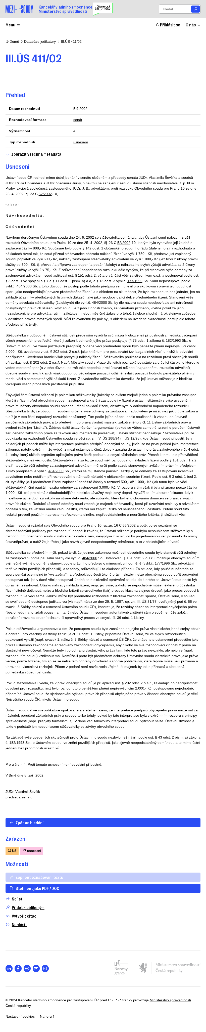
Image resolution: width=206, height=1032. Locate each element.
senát (77, 120)
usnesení (80, 142)
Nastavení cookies (20, 1016)
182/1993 (173, 340)
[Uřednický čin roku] (103, 9)
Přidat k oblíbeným (28, 907)
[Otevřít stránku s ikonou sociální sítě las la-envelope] (36, 968)
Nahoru (46, 1016)
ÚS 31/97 (149, 601)
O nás (191, 24)
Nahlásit (19, 924)
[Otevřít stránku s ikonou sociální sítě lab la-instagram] (45, 968)
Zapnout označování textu (39, 877)
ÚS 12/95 (132, 438)
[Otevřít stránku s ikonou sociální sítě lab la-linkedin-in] (9, 968)
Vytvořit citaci (24, 916)
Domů (14, 41)
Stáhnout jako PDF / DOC (37, 888)
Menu (10, 24)
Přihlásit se (170, 24)
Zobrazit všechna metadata (36, 154)
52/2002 (45, 194)
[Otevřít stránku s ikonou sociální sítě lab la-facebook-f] (18, 968)
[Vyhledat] (195, 9)
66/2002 (129, 525)
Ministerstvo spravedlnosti (170, 1000)
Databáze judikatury (40, 41)
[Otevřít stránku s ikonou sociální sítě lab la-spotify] (27, 968)
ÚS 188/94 (110, 438)
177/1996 (134, 281)
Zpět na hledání (29, 822)
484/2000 (24, 286)
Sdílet (17, 898)
